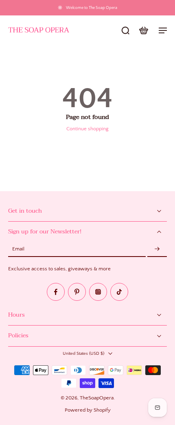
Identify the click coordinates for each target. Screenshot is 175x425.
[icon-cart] (143, 30)
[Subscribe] (157, 249)
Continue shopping (87, 129)
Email (18, 249)
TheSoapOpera (97, 398)
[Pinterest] (77, 292)
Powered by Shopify (88, 410)
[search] (125, 30)
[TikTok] (119, 292)
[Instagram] (98, 292)
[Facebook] (56, 292)
